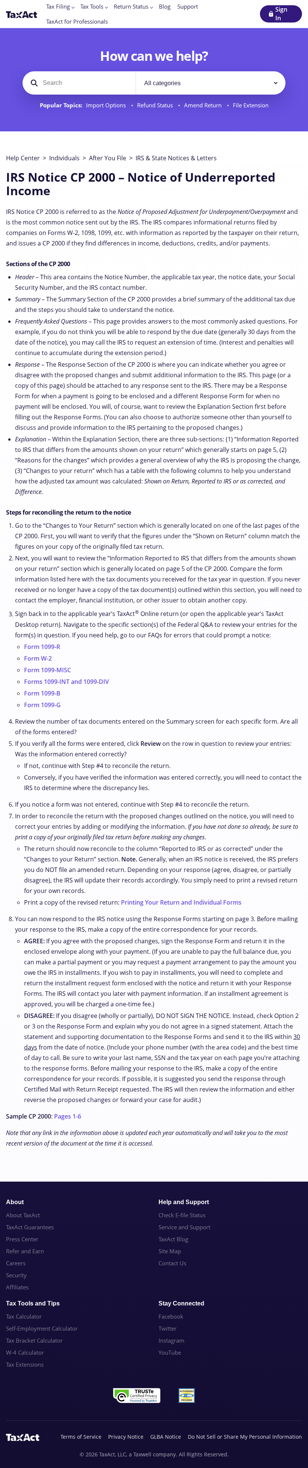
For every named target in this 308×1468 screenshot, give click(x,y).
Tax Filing (58, 6)
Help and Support (184, 1202)
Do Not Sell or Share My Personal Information (245, 1436)
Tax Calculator (24, 1316)
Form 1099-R (42, 647)
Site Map (170, 1251)
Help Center (23, 158)
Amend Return (203, 105)
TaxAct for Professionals (77, 21)
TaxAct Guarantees (30, 1227)
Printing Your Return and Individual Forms (181, 902)
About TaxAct (23, 1215)
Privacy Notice (125, 1436)
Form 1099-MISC (47, 670)
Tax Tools (91, 6)
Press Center (22, 1239)
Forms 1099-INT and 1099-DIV (66, 682)
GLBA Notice (165, 1436)
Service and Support (184, 1227)
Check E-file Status (182, 1215)
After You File (107, 158)
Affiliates (17, 1287)
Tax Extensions (25, 1364)
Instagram (171, 1340)
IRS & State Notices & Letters (176, 158)
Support (187, 6)
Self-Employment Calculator (42, 1328)
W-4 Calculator (25, 1352)
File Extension (251, 105)
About (15, 1202)
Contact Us (172, 1263)
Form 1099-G (42, 705)
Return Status (131, 6)
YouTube (170, 1352)
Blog (165, 6)
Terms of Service (80, 1436)
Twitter (168, 1328)
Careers (16, 1263)
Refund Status (155, 105)
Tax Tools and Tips (33, 1303)
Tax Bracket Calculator (34, 1340)
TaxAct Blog (173, 1239)
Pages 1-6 (67, 1116)
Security (16, 1275)
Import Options (106, 105)
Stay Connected (181, 1303)
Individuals (64, 158)
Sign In (281, 13)
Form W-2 (38, 658)
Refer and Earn (25, 1251)
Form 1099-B (42, 693)
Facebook (171, 1316)
